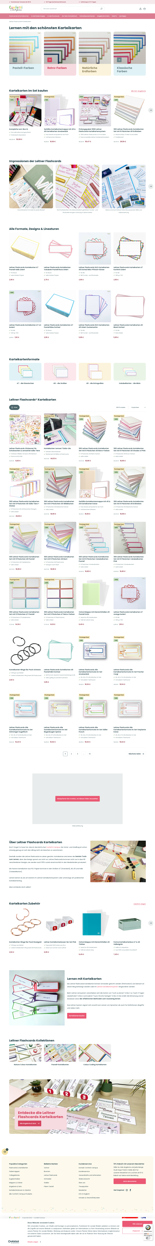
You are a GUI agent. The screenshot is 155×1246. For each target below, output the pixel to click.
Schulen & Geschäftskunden (89, 1198)
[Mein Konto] (140, 8)
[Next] (150, 110)
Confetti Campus (53, 847)
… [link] (83, 754)
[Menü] (151, 1225)
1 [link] (65, 754)
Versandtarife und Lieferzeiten (90, 1175)
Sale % (114, 16)
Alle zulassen (137, 1224)
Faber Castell (49, 1187)
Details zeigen (33, 1242)
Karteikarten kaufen (77, 1016)
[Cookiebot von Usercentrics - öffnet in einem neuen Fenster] (13, 1241)
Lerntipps (122, 16)
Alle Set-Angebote (138, 91)
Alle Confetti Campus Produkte (20, 1194)
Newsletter (83, 1190)
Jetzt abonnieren (129, 1181)
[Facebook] (130, 1190)
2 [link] (71, 754)
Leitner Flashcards (50, 1175)
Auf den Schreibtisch (69, 16)
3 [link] (77, 754)
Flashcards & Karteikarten (19, 16)
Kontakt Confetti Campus (88, 1168)
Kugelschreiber (14, 1179)
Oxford (46, 1168)
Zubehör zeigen (140, 904)
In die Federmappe (38, 16)
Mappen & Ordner (15, 1183)
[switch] (148, 1238)
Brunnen (47, 1171)
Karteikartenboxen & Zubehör (20, 1190)
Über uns (82, 1183)
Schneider (47, 1179)
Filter (16, 407)
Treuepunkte (83, 1187)
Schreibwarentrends (87, 16)
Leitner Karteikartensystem (107, 987)
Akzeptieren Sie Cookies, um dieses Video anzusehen (77, 799)
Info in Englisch (84, 1194)
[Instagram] (127, 1190)
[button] (39, 284)
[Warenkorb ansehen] (144, 8)
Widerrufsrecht (84, 1179)
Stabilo (46, 1183)
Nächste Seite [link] (135, 754)
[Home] (15, 8)
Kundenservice (84, 1171)
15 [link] (90, 754)
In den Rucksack (53, 16)
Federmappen (14, 1171)
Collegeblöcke (14, 1175)
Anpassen (136, 1231)
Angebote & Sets (103, 16)
